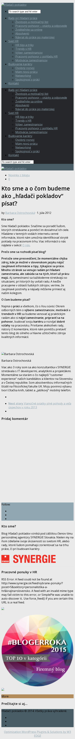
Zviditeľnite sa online (28, 30)
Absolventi (22, 33)
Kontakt (13, 83)
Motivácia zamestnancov (31, 60)
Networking (23, 76)
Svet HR (13, 41)
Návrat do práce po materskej (34, 37)
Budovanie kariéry (20, 64)
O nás (26, 245)
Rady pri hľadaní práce (22, 18)
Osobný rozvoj (24, 68)
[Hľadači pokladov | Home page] (14, 5)
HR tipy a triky (24, 45)
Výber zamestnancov (29, 53)
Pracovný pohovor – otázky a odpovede (41, 26)
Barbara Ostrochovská (20, 213)
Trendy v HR (23, 49)
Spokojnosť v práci (27, 79)
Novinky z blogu (19, 175)
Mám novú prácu (26, 72)
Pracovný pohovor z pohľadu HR (36, 56)
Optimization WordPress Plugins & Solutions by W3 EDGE (37, 734)
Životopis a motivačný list (31, 22)
